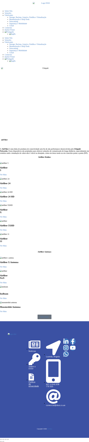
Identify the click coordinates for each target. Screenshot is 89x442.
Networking (13, 21)
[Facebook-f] (73, 341)
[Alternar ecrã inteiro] (3, 439)
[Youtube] (73, 348)
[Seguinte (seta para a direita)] (3, 441)
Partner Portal (10, 30)
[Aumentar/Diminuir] (1, 439)
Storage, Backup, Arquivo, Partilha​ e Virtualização (27, 17)
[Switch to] (47, 32)
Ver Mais (3, 175)
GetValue (49, 429)
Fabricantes (9, 15)
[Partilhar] (5, 439)
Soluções (8, 13)
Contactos (8, 28)
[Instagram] (66, 348)
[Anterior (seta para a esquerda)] (1, 441)
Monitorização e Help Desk (19, 19)
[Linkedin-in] (66, 341)
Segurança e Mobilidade (18, 24)
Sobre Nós (8, 11)
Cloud (11, 26)
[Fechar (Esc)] (8, 439)
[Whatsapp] (66, 354)
